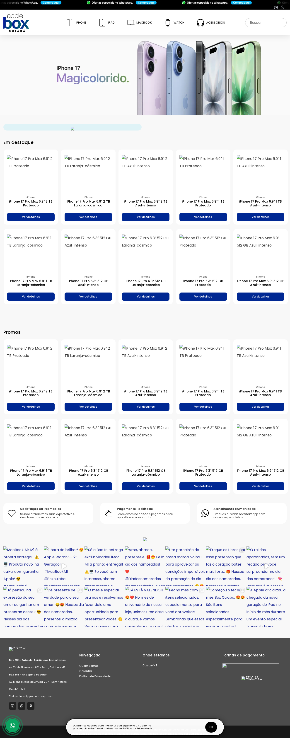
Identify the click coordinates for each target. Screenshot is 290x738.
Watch (179, 22)
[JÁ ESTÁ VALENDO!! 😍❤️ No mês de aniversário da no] (145, 607)
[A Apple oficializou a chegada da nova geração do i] (266, 607)
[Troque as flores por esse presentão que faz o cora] (226, 566)
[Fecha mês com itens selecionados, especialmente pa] (185, 607)
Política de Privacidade (95, 676)
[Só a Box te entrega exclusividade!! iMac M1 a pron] (105, 566)
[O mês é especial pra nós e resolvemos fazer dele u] (105, 607)
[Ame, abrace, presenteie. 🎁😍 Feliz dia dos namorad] (145, 566)
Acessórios (215, 22)
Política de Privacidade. (138, 728)
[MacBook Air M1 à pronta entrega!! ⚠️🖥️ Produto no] (23, 566)
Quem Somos (89, 666)
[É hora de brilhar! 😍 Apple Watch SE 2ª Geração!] (64, 566)
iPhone (81, 22)
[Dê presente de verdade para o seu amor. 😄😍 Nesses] (64, 607)
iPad (111, 22)
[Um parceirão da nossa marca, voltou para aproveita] (185, 566)
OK (211, 727)
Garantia (85, 671)
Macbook (144, 22)
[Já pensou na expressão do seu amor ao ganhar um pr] (23, 607)
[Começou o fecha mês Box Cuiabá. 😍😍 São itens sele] (226, 607)
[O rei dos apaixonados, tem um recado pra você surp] (266, 566)
